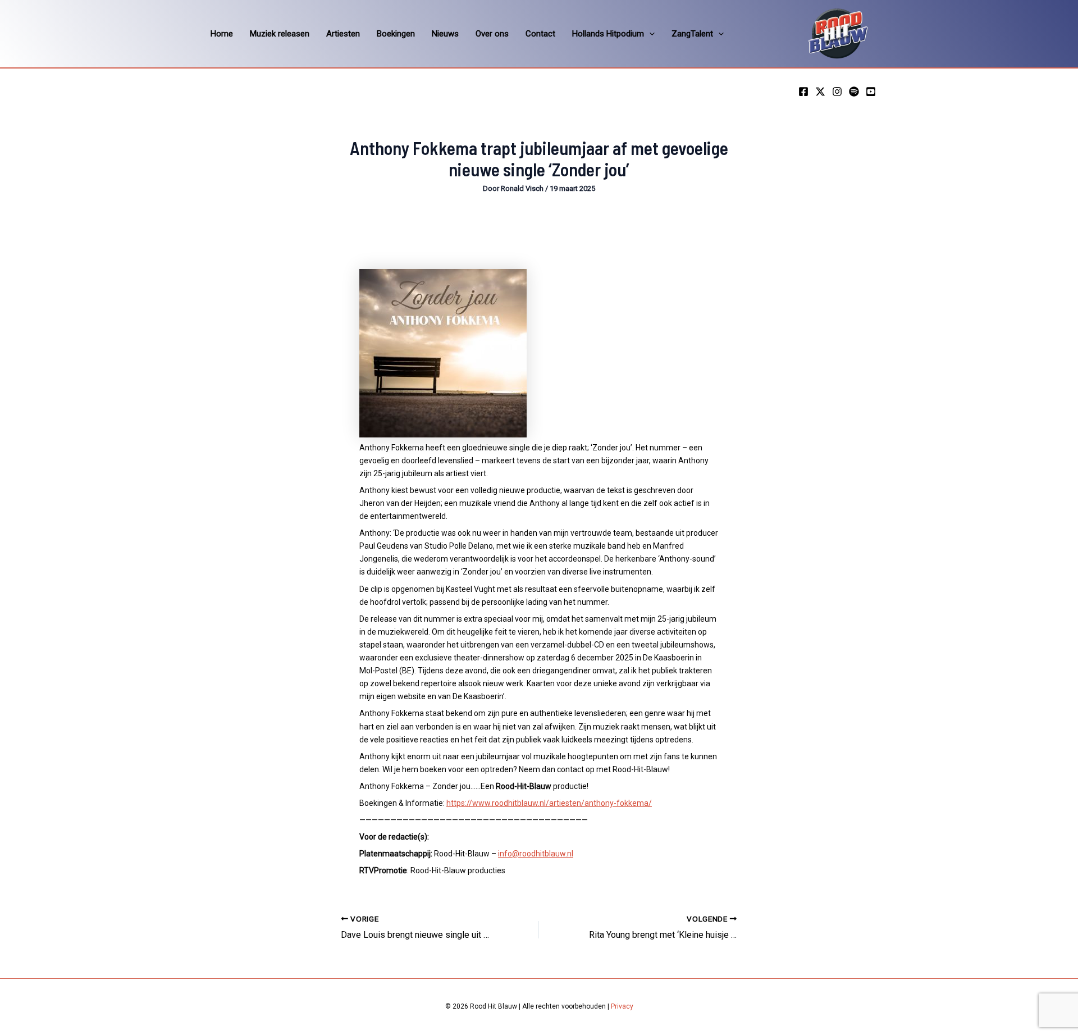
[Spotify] (854, 91)
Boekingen (396, 34)
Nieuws (445, 34)
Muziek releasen (279, 34)
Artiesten (343, 34)
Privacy (622, 1006)
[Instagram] (837, 91)
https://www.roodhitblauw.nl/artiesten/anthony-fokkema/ (549, 803)
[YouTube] (871, 91)
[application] (649, 34)
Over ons (492, 34)
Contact (540, 34)
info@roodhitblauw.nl (535, 853)
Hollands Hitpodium (608, 34)
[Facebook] (803, 91)
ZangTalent (692, 34)
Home (222, 34)
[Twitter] (820, 91)
